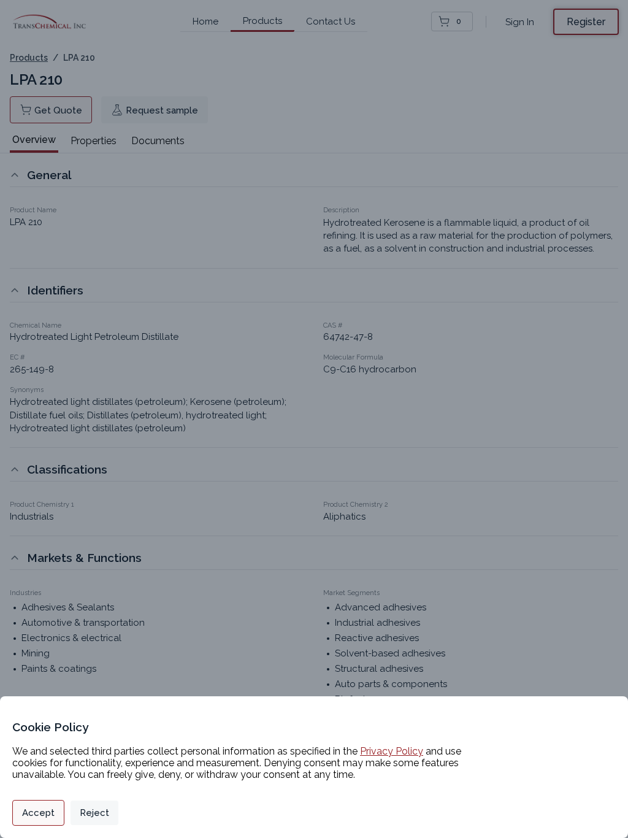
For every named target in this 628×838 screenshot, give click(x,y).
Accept (38, 812)
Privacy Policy (391, 751)
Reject (94, 812)
